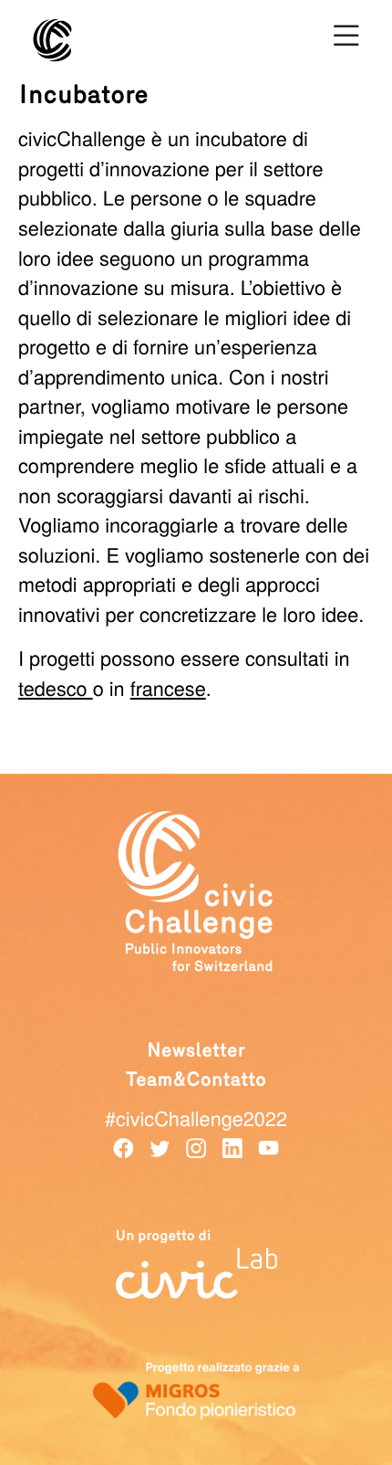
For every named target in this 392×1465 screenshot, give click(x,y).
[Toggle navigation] (346, 35)
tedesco (55, 688)
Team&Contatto (196, 1079)
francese (168, 688)
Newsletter (196, 1050)
